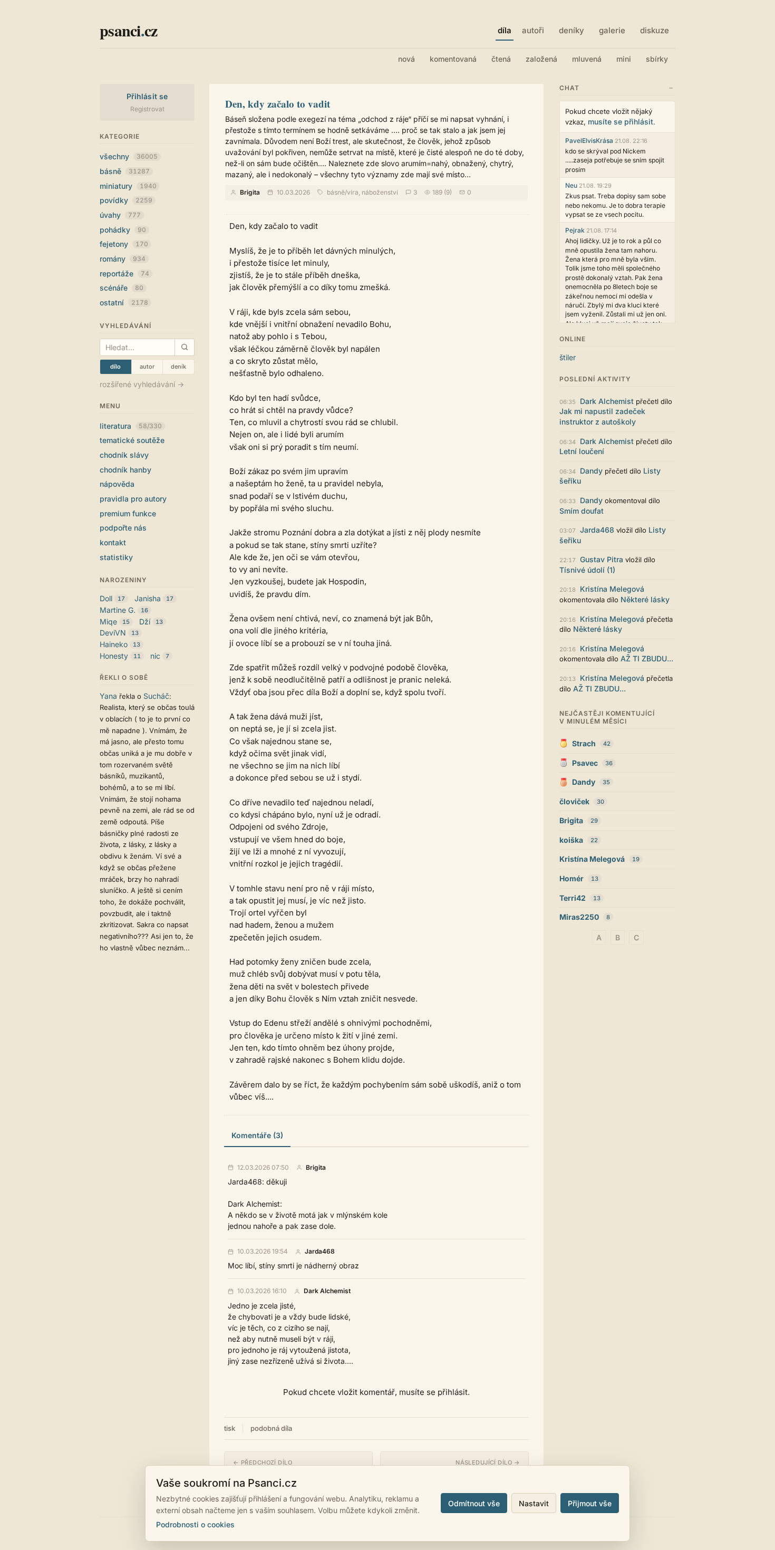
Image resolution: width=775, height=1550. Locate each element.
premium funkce (128, 513)
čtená (501, 58)
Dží (144, 621)
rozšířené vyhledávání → (142, 384)
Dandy (591, 470)
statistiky (116, 557)
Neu (571, 185)
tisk (229, 1428)
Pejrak (575, 230)
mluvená (587, 58)
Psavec (585, 762)
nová (406, 58)
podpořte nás (123, 527)
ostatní (124, 302)
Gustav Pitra (601, 559)
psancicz (128, 30)
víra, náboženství (372, 192)
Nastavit (534, 1503)
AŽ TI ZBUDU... (647, 658)
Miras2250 (579, 916)
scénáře (121, 287)
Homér (571, 878)
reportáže (124, 273)
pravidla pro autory (133, 498)
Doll (106, 598)
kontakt (113, 542)
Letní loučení (581, 451)
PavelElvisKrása (589, 141)
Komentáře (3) (257, 1135)
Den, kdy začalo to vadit (277, 104)
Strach (584, 743)
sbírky (657, 58)
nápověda (117, 483)
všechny (129, 156)
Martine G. (117, 609)
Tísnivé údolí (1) (587, 569)
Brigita (250, 192)
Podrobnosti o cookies (195, 1524)
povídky (126, 200)
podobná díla (271, 1428)
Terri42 (572, 897)
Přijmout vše (590, 1503)
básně (125, 171)
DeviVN (113, 632)
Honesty (114, 655)
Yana (108, 695)
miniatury (128, 185)
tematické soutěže (132, 440)
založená (541, 58)
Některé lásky (645, 599)
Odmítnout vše (474, 1503)
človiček (574, 801)
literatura (131, 425)
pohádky (123, 229)
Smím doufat (581, 510)
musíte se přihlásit (620, 121)
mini (623, 58)
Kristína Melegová (612, 588)
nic (155, 655)
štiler (567, 357)
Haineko (114, 644)
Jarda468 (320, 1251)
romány (123, 258)
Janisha (147, 598)
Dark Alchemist (327, 1291)
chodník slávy (124, 454)
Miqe (108, 621)
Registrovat (147, 109)
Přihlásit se (147, 96)
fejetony (124, 243)
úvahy (120, 214)
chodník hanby (125, 469)
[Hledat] (184, 347)
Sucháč (156, 695)
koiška (571, 839)
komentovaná (453, 58)
